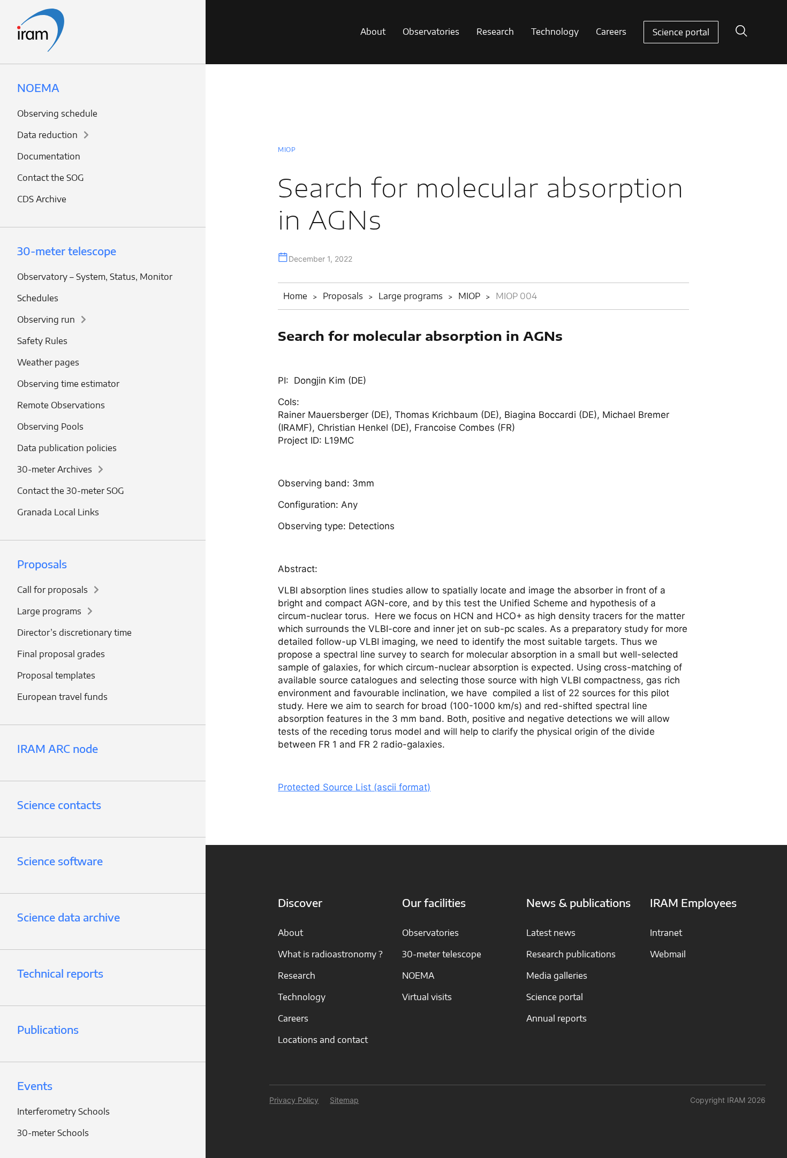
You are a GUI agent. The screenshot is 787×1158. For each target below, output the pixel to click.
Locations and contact (323, 1039)
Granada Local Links (58, 512)
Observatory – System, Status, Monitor (94, 276)
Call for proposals (52, 589)
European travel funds (62, 696)
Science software (60, 860)
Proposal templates (56, 675)
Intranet (666, 932)
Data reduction (47, 134)
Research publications (571, 954)
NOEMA (38, 87)
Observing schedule (57, 113)
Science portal (681, 32)
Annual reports (556, 1018)
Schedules (37, 298)
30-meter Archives (54, 469)
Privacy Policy (294, 1099)
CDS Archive (41, 199)
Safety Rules (42, 341)
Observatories (431, 31)
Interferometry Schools (63, 1111)
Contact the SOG (50, 177)
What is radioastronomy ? (330, 954)
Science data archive (68, 917)
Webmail (668, 954)
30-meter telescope (66, 250)
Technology (555, 31)
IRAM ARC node (57, 748)
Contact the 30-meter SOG (70, 490)
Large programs (49, 611)
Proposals (42, 563)
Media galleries (556, 975)
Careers (611, 31)
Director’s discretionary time (74, 632)
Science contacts (59, 804)
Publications (48, 1029)
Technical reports (60, 973)
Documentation (48, 156)
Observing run (46, 319)
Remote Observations (61, 405)
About (372, 31)
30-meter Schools (53, 1132)
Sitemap (344, 1099)
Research (495, 31)
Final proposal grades (61, 654)
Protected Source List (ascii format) (354, 787)
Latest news (551, 932)
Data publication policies (67, 448)
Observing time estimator (68, 383)
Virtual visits (427, 997)
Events (34, 1085)
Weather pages (48, 362)
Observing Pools (50, 426)
